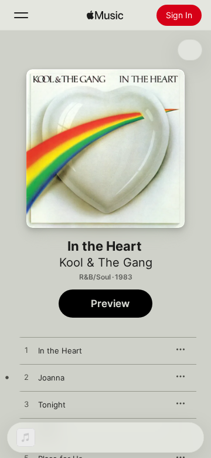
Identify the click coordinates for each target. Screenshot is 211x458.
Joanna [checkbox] (51, 377)
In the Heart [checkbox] (60, 350)
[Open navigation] (21, 15)
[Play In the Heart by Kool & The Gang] (26, 350)
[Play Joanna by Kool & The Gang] (26, 377)
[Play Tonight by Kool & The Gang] (26, 404)
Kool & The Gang (105, 262)
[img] (105, 15)
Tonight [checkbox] (52, 404)
